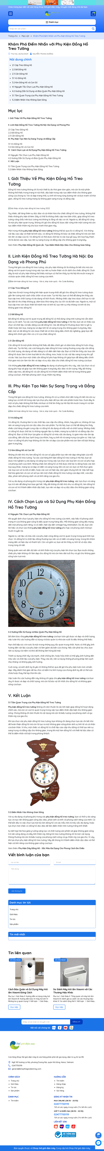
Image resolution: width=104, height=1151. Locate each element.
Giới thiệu (14, 914)
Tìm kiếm (60, 1081)
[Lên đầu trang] (98, 1128)
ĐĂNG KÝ (76, 1022)
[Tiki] (68, 1126)
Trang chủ (14, 909)
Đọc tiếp (14, 1007)
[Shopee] (56, 1126)
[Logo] (52, 13)
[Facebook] (60, 1027)
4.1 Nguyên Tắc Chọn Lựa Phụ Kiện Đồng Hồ (32, 87)
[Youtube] (66, 1027)
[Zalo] (54, 1027)
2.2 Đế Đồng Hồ (19, 69)
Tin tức (12, 919)
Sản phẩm (14, 924)
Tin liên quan (19, 952)
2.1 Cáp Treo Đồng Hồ (22, 65)
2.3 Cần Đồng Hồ (20, 74)
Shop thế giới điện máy (79, 1148)
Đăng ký (60, 1087)
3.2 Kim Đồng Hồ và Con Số (24, 82)
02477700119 (17, 1065)
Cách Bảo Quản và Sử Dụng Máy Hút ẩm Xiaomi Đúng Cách (28, 991)
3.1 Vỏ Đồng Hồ (19, 78)
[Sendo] (73, 1126)
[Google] (71, 1027)
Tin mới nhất (17, 934)
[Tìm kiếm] (93, 29)
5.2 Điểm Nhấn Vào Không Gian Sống (29, 100)
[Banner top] (52, 2)
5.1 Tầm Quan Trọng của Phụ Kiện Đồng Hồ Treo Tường (37, 95)
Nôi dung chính (21, 59)
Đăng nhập (61, 1084)
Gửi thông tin (17, 891)
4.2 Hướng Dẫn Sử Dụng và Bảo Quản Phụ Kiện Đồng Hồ (38, 91)
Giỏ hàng (60, 1091)
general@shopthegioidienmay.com (26, 1069)
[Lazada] (62, 1126)
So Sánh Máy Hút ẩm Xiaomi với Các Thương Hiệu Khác (72, 991)
